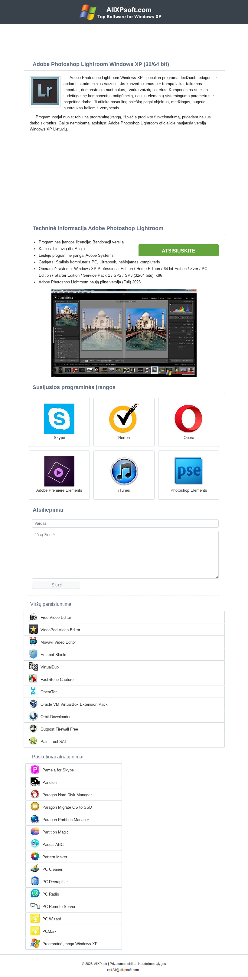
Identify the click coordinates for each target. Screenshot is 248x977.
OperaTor (49, 692)
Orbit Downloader (55, 717)
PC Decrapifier (55, 882)
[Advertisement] (124, 40)
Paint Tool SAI (53, 741)
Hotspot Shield (53, 654)
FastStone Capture (57, 679)
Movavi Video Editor (58, 642)
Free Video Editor (56, 617)
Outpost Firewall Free (59, 729)
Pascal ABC (53, 844)
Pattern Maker (54, 857)
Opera (189, 437)
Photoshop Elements (189, 490)
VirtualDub (50, 667)
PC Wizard (51, 919)
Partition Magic (55, 832)
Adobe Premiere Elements (59, 490)
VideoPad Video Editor (60, 630)
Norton (124, 437)
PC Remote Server (58, 906)
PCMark (49, 931)
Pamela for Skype (58, 770)
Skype (59, 437)
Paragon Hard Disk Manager (67, 795)
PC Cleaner (52, 869)
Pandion (49, 782)
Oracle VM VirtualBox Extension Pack (74, 704)
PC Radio (50, 894)
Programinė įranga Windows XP (70, 944)
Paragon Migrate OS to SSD (67, 807)
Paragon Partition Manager (65, 819)
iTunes (124, 490)
